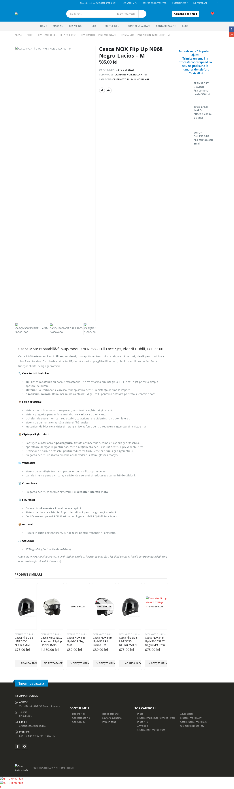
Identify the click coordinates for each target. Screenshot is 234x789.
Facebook (102, 90)
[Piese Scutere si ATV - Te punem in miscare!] (29, 13)
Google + (109, 90)
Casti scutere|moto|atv (193, 721)
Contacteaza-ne (81, 717)
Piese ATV (142, 721)
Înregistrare (200, 3)
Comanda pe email (185, 13)
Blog (185, 26)
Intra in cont (109, 721)
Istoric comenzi (110, 713)
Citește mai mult (81, 663)
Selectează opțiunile (53, 663)
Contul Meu (130, 3)
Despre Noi (78, 713)
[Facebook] (217, 3)
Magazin (58, 26)
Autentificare (180, 3)
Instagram (24, 746)
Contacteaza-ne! (166, 26)
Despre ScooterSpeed (155, 3)
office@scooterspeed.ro (32, 725)
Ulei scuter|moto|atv (192, 725)
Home (43, 26)
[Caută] (142, 14)
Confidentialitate (139, 26)
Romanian (16, 778)
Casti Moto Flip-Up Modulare (130, 79)
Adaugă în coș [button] (29, 663)
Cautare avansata (112, 717)
